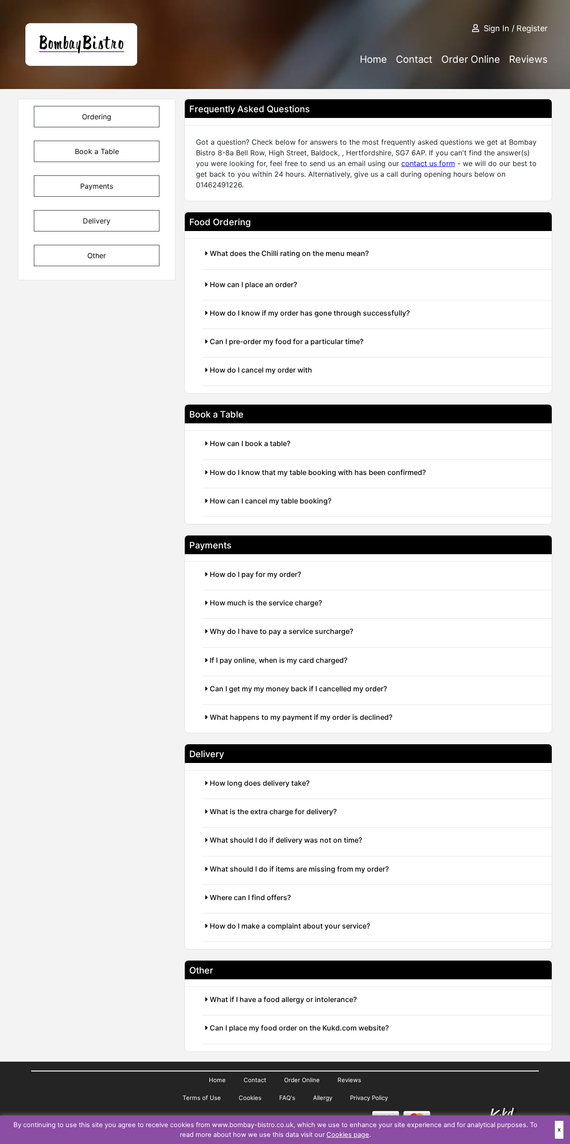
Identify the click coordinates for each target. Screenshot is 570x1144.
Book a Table (97, 151)
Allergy (322, 1097)
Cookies (250, 1097)
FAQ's (287, 1097)
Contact (414, 59)
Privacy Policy (369, 1097)
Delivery (96, 220)
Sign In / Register (516, 28)
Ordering (96, 116)
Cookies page (347, 1135)
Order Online (470, 59)
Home (373, 59)
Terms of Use (202, 1097)
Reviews (528, 59)
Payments (96, 186)
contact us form (428, 163)
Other (96, 255)
